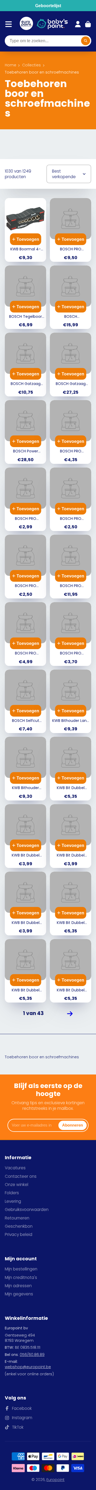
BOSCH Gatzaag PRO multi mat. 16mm (25, 364)
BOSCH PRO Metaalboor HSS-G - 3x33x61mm (70, 499)
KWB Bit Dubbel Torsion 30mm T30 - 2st (25, 903)
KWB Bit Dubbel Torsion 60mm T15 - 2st (70, 903)
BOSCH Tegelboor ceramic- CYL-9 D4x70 (25, 297)
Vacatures (15, 1168)
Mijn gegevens (19, 1294)
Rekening (78, 24)
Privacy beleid (18, 1234)
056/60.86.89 (32, 1354)
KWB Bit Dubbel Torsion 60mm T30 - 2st (70, 971)
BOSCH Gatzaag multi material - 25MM (70, 364)
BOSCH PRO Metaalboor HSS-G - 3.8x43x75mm (25, 499)
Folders (12, 1193)
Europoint (55, 1479)
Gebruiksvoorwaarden (27, 1209)
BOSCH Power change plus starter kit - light (25, 432)
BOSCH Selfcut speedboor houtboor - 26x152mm (25, 701)
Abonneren (72, 1125)
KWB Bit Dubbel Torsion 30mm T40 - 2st (25, 836)
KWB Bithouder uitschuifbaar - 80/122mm (25, 768)
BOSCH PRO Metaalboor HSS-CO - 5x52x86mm (70, 432)
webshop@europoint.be (28, 1366)
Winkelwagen (88, 24)
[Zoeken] (85, 40)
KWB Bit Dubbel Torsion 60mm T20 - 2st (25, 971)
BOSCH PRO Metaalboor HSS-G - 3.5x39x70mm (25, 566)
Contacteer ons (21, 1176)
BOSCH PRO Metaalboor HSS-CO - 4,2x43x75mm (70, 634)
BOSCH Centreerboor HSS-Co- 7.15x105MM (70, 297)
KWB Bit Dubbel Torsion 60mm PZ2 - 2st (70, 768)
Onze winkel (16, 1184)
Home (10, 65)
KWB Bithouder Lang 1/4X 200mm (70, 701)
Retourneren (17, 1218)
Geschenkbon (19, 1226)
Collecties (31, 65)
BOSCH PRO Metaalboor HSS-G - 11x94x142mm (70, 230)
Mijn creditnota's (21, 1277)
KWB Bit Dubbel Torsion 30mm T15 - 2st (70, 836)
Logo (26, 24)
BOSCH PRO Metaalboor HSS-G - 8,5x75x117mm (25, 634)
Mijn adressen (18, 1285)
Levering (13, 1201)
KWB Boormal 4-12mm (25, 230)
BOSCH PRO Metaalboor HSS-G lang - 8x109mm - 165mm (70, 566)
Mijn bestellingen (21, 1269)
